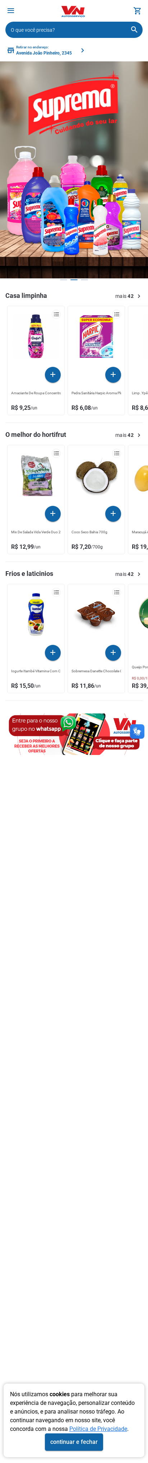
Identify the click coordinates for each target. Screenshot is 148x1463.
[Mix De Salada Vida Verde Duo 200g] (36, 477)
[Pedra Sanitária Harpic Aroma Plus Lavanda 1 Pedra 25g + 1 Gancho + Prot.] (96, 338)
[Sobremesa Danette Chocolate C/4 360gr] (96, 616)
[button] (10, 11)
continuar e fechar (74, 1441)
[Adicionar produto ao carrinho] (53, 375)
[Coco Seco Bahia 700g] (96, 477)
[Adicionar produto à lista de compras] (56, 314)
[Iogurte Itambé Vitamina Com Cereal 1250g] (36, 616)
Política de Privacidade (98, 1428)
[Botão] (10, 10)
